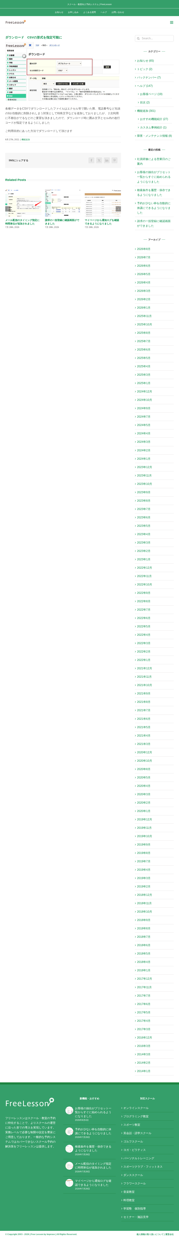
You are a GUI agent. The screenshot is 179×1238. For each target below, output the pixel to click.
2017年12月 (144, 978)
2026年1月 (144, 307)
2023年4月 (144, 534)
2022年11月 (144, 576)
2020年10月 (144, 760)
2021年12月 (144, 668)
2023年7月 (144, 509)
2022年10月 (144, 584)
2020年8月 (144, 769)
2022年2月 (144, 651)
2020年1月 (144, 811)
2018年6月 (144, 945)
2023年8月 (144, 500)
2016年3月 (144, 1045)
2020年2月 (144, 802)
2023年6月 (144, 517)
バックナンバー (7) (149, 77)
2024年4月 (144, 433)
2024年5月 (144, 425)
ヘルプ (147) (145, 85)
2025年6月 (144, 349)
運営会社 (169, 1234)
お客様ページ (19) (151, 94)
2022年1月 (144, 659)
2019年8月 (144, 852)
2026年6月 (144, 265)
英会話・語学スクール (137, 1133)
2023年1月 (144, 559)
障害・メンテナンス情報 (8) (154, 135)
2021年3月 (144, 743)
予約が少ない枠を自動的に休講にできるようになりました (154, 208)
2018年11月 (144, 903)
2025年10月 (144, 324)
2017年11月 (144, 987)
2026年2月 (144, 299)
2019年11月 (144, 827)
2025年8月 (144, 332)
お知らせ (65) (145, 60)
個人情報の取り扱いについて (150, 1234)
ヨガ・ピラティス (134, 1149)
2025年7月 (144, 341)
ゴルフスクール (133, 1141)
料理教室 (129, 1200)
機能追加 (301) (146, 110)
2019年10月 (144, 836)
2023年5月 (144, 525)
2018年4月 (144, 961)
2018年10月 (144, 911)
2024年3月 (144, 441)
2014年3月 (144, 1054)
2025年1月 (144, 383)
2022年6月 (144, 618)
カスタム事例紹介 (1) (153, 127)
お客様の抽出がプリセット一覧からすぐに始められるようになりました (102, 223)
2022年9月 (144, 592)
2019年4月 (144, 869)
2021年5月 (144, 727)
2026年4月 (144, 282)
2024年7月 (144, 416)
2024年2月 (144, 450)
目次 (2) (145, 102)
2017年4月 (144, 1020)
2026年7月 (144, 257)
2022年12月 (144, 567)
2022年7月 (144, 609)
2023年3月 (144, 542)
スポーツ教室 (131, 1124)
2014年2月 (144, 1062)
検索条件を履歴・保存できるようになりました (93, 1148)
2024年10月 (144, 399)
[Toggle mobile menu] (172, 22)
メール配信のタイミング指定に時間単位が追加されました (93, 1165)
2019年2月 (144, 886)
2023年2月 (144, 550)
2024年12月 (144, 391)
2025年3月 (144, 374)
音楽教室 (129, 1191)
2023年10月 (144, 483)
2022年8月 (144, 601)
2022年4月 (144, 634)
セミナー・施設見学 (136, 1216)
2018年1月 (144, 970)
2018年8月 (144, 928)
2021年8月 (144, 701)
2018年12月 (144, 894)
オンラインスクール (136, 1107)
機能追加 (26, 139)
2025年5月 (144, 357)
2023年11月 (144, 475)
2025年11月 (144, 316)
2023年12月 (144, 467)
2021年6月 (144, 718)
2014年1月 (144, 1071)
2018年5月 (144, 953)
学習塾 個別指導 (134, 1208)
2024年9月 (144, 408)
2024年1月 (144, 458)
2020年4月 (144, 785)
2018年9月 (144, 920)
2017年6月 (144, 1004)
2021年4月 (144, 735)
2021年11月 (144, 676)
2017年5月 (144, 1012)
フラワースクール (134, 1183)
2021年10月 (144, 685)
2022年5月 (144, 626)
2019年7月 (144, 861)
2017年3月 (144, 1029)
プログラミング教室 (136, 1116)
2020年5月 (144, 777)
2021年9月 (144, 693)
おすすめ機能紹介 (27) (154, 119)
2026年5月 (144, 274)
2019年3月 (144, 878)
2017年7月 (144, 995)
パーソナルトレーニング (138, 1158)
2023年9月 (144, 492)
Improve (51, 1234)
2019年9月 (144, 844)
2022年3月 (144, 643)
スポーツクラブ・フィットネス (143, 1166)
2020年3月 (144, 794)
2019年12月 (144, 819)
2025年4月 (144, 366)
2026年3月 (144, 290)
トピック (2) (144, 69)
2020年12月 (144, 752)
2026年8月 (144, 248)
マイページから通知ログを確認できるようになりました (93, 1182)
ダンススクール (133, 1175)
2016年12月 (144, 1037)
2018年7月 (144, 936)
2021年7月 (144, 710)
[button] (7, 210)
